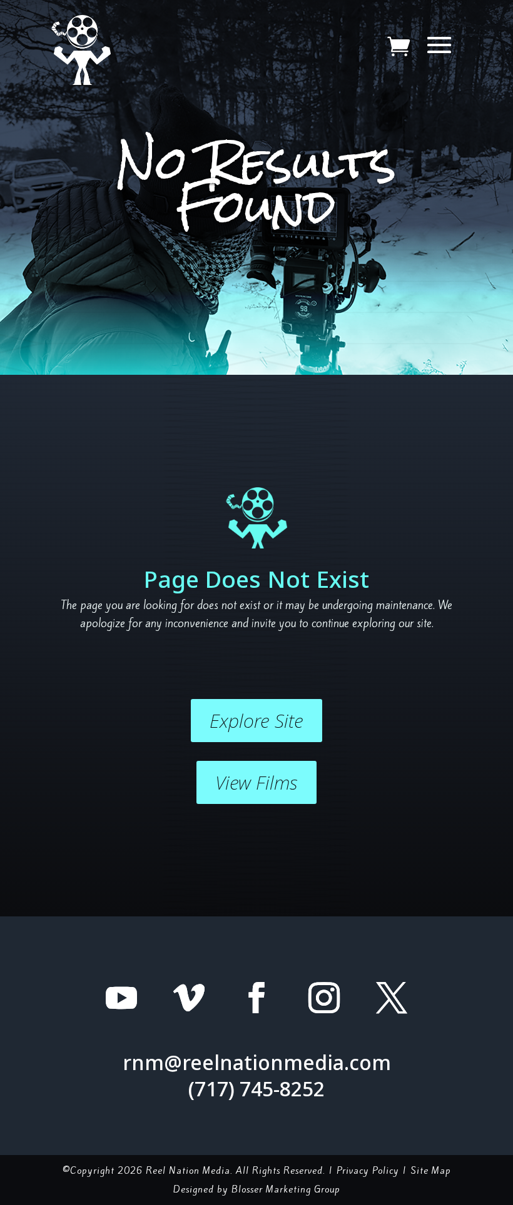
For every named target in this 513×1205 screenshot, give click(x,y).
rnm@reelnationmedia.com (257, 1062)
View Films (256, 782)
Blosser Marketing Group (285, 1189)
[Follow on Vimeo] (189, 997)
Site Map (430, 1170)
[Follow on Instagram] (324, 997)
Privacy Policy (368, 1170)
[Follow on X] (391, 997)
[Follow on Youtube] (121, 997)
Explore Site (256, 720)
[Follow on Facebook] (256, 997)
